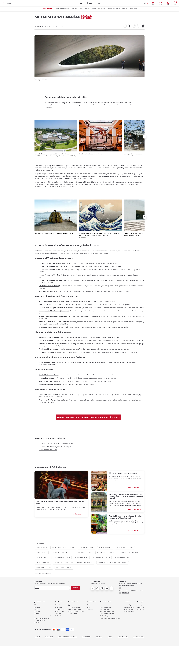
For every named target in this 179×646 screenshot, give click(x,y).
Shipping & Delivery (39, 620)
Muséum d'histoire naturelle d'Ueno (90, 155)
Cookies (110, 637)
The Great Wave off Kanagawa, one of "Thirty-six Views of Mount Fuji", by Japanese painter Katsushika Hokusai (99, 235)
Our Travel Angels (104, 616)
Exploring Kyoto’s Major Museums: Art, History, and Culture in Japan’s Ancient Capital (126, 497)
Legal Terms (49, 637)
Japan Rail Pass (72, 605)
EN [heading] (139, 3)
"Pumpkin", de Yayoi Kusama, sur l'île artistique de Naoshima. (53, 233)
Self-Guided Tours (60, 609)
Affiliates (36, 609)
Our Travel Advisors (60, 616)
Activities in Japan (128, 605)
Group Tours (58, 607)
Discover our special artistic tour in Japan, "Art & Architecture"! (88, 417)
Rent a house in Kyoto (105, 609)
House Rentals (104, 605)
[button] (34, 137)
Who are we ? (37, 605)
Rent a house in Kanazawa (107, 611)
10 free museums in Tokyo (48, 450)
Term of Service (123, 637)
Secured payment (138, 637)
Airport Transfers (72, 613)
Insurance (99, 637)
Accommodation (98, 9)
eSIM (88, 607)
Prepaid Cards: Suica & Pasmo (76, 611)
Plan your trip (140, 607)
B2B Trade (37, 611)
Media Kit (36, 613)
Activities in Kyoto (128, 609)
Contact (37, 637)
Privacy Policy (86, 637)
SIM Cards (89, 605)
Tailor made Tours (60, 611)
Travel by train (140, 609)
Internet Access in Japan (117, 9)
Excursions (84, 9)
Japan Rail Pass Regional (74, 609)
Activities (133, 9)
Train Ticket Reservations (74, 607)
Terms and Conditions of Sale (67, 637)
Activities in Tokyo (129, 607)
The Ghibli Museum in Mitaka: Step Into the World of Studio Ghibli (126, 517)
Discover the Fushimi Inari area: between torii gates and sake (60, 502)
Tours (74, 9)
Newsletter (37, 607)
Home (36, 573)
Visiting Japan (47, 9)
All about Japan (141, 605)
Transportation (62, 9)
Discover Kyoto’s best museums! (123, 473)
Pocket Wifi (90, 609)
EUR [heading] (145, 3)
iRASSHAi (36, 622)
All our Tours (58, 605)
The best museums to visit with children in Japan (56, 443)
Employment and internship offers (43, 616)
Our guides (58, 613)
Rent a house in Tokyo (105, 607)
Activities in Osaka (129, 611)
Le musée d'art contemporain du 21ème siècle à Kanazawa (55, 155)
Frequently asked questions (41, 618)
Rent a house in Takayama (107, 613)
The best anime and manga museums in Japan (55, 447)
